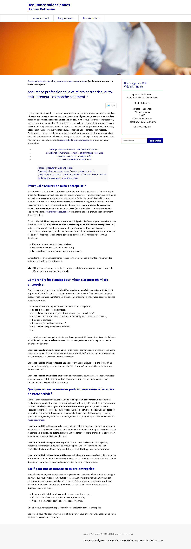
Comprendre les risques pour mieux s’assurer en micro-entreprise (66, 171)
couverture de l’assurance (56, 211)
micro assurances (36, 419)
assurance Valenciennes (49, 5)
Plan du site (157, 540)
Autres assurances (77, 81)
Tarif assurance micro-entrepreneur (74, 159)
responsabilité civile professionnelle (76, 139)
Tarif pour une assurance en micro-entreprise (58, 178)
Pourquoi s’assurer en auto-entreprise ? (55, 167)
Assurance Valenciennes (39, 81)
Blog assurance (66, 18)
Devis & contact (91, 18)
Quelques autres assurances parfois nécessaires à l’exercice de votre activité (72, 174)
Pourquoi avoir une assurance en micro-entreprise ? (74, 149)
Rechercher (155, 140)
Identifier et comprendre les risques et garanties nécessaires (74, 152)
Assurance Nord (40, 18)
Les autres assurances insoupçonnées (74, 156)
